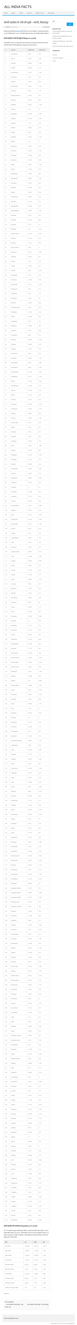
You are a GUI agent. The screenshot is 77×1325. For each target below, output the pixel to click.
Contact (29, 13)
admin (8, 27)
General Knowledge (57, 58)
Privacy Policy (40, 13)
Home (6, 13)
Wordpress (71, 1323)
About (13, 13)
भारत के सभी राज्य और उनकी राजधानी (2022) (62, 46)
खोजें (53, 21)
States (21, 13)
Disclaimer (51, 13)
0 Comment (46, 27)
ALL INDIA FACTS (17, 7)
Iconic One (54, 1323)
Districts (54, 55)
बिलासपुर (19, 31)
